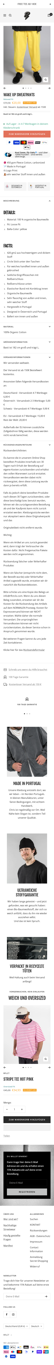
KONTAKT (35, 1224)
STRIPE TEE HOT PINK (18, 1079)
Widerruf (35, 1266)
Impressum (36, 1241)
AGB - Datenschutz (40, 1236)
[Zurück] (4, 88)
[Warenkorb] (49, 15)
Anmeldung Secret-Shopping (39, 1258)
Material (8, 326)
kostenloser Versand (27, 107)
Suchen (34, 1219)
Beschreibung (11, 200)
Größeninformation (15, 342)
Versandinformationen (16, 357)
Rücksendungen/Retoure (17, 444)
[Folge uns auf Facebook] (6, 1314)
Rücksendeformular (34, 650)
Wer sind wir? (10, 1219)
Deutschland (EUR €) (15, 1326)
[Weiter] (49, 88)
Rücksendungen (38, 1230)
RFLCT (6, 1073)
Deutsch (35, 1326)
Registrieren (27, 1192)
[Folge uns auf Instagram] (13, 1314)
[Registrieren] (46, 1296)
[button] (27, 1128)
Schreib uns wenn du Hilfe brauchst (28, 669)
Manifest (8, 1245)
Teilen (6, 1135)
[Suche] (10, 15)
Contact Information (36, 1249)
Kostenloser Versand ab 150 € (25, 684)
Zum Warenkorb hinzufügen (27, 134)
